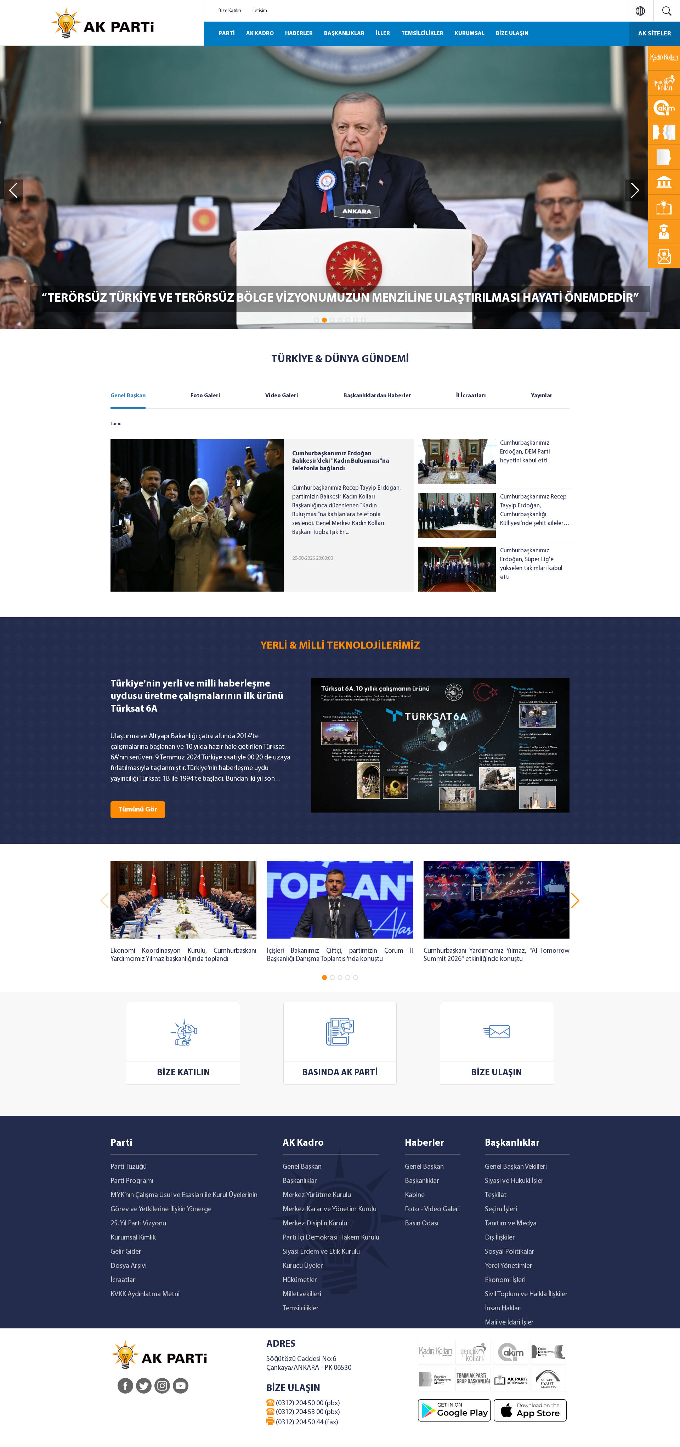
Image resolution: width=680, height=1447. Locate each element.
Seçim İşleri (501, 1209)
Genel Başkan (128, 396)
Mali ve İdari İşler (509, 1322)
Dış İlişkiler (500, 1237)
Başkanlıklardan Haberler (377, 396)
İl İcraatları (471, 396)
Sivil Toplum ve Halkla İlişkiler (526, 1294)
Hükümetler (300, 1280)
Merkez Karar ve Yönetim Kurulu (329, 1209)
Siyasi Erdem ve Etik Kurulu (321, 1251)
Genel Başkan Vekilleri (516, 1166)
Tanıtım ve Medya (511, 1223)
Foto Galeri (205, 396)
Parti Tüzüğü (128, 1166)
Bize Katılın (230, 10)
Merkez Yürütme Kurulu (317, 1195)
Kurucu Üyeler (303, 1266)
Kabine (415, 1195)
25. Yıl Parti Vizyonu (138, 1223)
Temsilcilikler (301, 1308)
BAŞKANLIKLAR (344, 33)
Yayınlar (541, 396)
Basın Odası (421, 1223)
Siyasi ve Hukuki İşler (514, 1181)
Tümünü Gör (137, 809)
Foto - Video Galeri (432, 1209)
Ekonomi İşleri (505, 1280)
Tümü (115, 424)
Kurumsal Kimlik (133, 1237)
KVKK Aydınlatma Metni (145, 1294)
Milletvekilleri (302, 1294)
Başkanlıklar (300, 1181)
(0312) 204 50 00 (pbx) (307, 1403)
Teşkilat (496, 1195)
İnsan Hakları (503, 1308)
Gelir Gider (125, 1251)
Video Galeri (281, 396)
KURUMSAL (469, 33)
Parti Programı (131, 1181)
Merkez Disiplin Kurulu (315, 1223)
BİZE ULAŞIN (512, 33)
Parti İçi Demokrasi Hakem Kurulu (331, 1237)
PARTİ (227, 33)
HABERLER (299, 33)
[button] (316, 320)
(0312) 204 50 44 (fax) (306, 1422)
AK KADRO (260, 33)
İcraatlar (122, 1280)
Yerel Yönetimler (508, 1266)
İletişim (260, 10)
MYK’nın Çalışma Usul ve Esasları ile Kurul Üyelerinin (183, 1195)
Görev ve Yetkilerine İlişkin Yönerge (160, 1209)
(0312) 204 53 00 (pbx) (307, 1412)
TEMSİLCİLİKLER (422, 33)
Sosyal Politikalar (509, 1251)
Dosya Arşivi (128, 1266)
